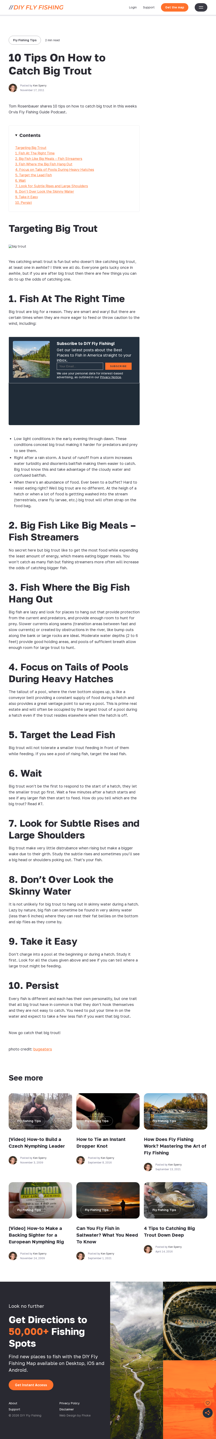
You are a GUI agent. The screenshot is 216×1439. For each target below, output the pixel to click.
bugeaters (42, 1049)
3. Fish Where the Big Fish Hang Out (43, 164)
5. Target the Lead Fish (33, 175)
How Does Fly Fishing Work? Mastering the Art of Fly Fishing (175, 1145)
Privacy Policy (69, 1403)
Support (149, 7)
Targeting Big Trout (30, 148)
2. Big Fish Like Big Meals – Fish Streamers (48, 158)
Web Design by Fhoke (75, 1415)
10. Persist (23, 202)
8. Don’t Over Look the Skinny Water (44, 191)
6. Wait (20, 180)
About (13, 1403)
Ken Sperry (40, 85)
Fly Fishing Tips (24, 40)
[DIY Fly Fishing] (36, 7)
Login (133, 7)
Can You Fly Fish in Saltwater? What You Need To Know (107, 1234)
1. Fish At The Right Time (35, 153)
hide (74, 135)
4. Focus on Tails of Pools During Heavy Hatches (54, 169)
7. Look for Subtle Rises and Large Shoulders (51, 186)
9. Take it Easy (26, 197)
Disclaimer (66, 1409)
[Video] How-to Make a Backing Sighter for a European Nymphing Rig (36, 1234)
